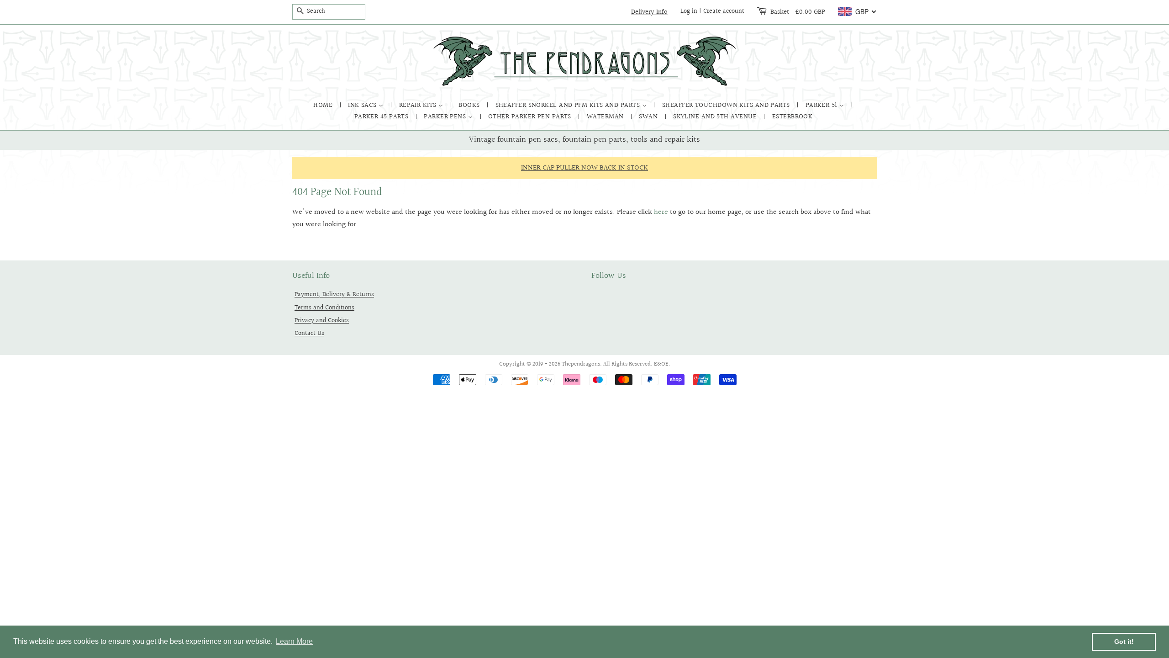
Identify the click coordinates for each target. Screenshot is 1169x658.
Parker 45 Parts (382, 116)
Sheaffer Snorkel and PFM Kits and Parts (568, 105)
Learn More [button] (294, 641)
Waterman (606, 116)
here (661, 212)
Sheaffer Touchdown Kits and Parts (727, 105)
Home (323, 105)
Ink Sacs (363, 105)
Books (470, 105)
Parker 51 (823, 105)
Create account (723, 11)
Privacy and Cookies (322, 320)
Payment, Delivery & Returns (334, 294)
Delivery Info (649, 11)
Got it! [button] (1124, 641)
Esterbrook (792, 116)
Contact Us (309, 333)
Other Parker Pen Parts (530, 116)
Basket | (797, 11)
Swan (649, 116)
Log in (688, 11)
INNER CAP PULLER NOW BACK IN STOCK (584, 168)
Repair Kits (418, 105)
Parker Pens (446, 116)
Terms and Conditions (324, 307)
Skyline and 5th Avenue (715, 116)
